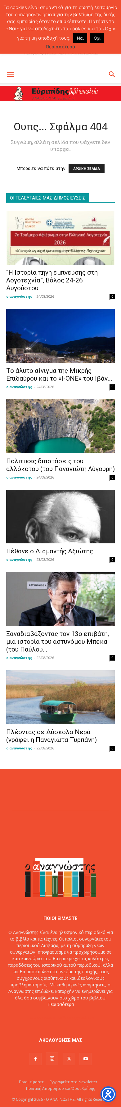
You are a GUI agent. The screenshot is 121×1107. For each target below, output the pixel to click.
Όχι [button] (97, 38)
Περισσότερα (60, 1004)
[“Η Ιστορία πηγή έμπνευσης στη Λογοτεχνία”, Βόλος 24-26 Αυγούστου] (60, 238)
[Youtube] (85, 1059)
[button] (10, 74)
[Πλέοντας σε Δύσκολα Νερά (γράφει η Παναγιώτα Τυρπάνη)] (60, 697)
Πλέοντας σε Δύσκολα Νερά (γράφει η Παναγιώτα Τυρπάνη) (51, 736)
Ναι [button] (80, 38)
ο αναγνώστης (19, 296)
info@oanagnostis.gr (74, 1017)
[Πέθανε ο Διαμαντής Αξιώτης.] (60, 517)
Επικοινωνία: (39, 1017)
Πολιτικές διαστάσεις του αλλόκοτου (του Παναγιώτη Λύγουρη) (60, 465)
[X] (69, 1059)
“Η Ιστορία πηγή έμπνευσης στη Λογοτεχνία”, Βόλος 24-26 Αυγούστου (52, 280)
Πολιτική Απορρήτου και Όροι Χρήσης (60, 1088)
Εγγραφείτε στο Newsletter (73, 1082)
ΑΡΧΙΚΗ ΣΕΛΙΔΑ (86, 168)
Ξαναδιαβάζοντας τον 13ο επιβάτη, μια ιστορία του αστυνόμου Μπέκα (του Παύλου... (57, 641)
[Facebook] (35, 1059)
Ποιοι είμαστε (31, 1082)
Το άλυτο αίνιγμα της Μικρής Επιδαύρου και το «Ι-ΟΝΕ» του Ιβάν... (59, 374)
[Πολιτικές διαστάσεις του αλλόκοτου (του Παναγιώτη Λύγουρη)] (60, 426)
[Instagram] (52, 1058)
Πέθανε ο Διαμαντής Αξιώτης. (50, 551)
